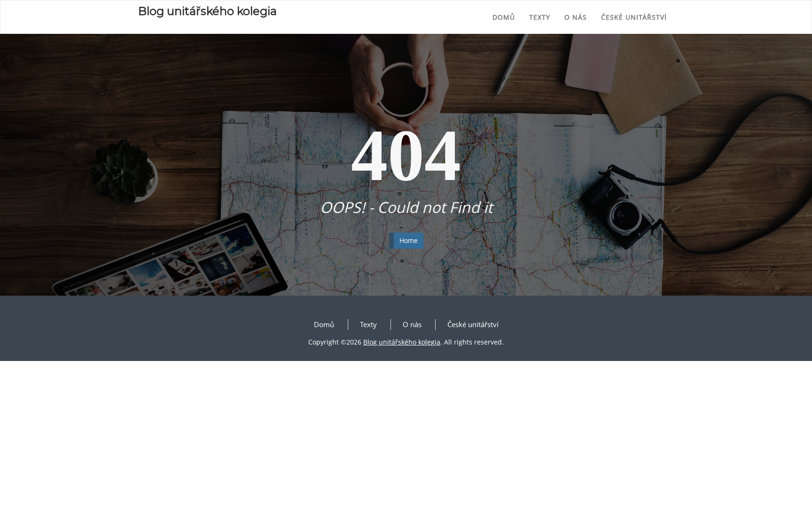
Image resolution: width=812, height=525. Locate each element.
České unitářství (634, 17)
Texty (539, 17)
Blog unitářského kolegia (401, 341)
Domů (503, 17)
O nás (575, 17)
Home (408, 240)
